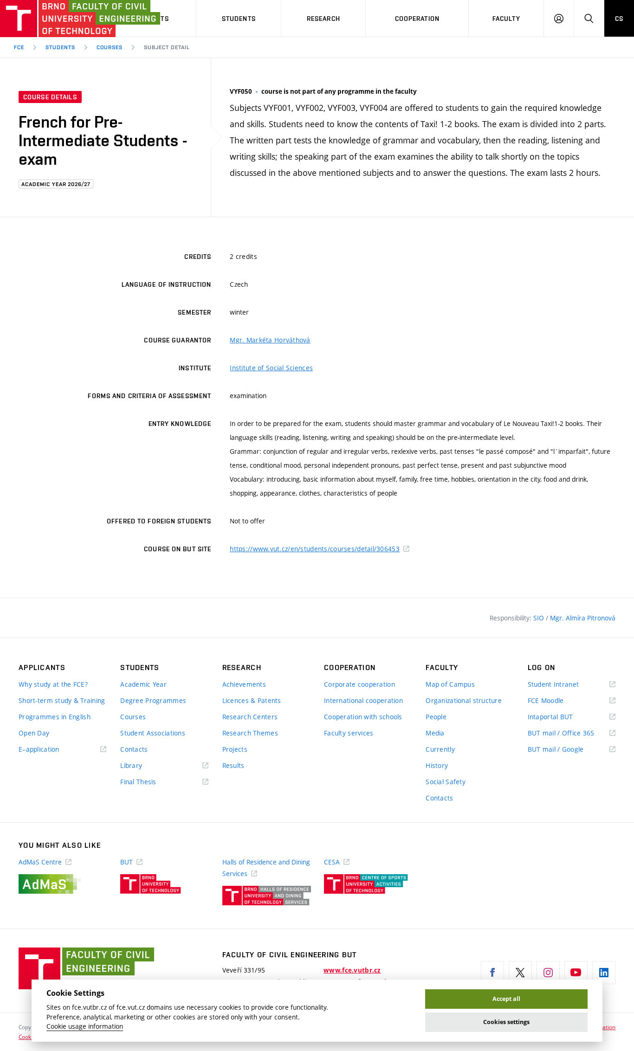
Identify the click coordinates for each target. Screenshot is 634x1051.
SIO (539, 617)
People (436, 716)
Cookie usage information (84, 1026)
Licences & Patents (251, 700)
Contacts (134, 749)
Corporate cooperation (359, 684)
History (437, 765)
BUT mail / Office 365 (571, 733)
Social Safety (446, 781)
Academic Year (143, 684)
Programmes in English (55, 716)
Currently (440, 749)
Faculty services (348, 733)
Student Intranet (567, 684)
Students (239, 18)
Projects (234, 749)
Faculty (506, 18)
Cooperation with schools (363, 716)
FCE (19, 47)
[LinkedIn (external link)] (603, 972)
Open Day (34, 733)
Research (323, 18)
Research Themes (250, 733)
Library (144, 766)
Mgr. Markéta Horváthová (270, 339)
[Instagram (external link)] (548, 972)
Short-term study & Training (62, 700)
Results (233, 765)
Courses (110, 47)
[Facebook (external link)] (492, 972)
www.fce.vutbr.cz (352, 970)
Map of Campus (450, 684)
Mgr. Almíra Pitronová (582, 617)
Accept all (506, 999)
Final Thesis (151, 782)
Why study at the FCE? (53, 684)
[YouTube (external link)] (576, 972)
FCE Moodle (559, 701)
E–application (52, 749)
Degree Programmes (153, 700)
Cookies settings (506, 1022)
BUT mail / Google (569, 749)
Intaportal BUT (564, 717)
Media (435, 733)
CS (619, 18)
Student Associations (152, 733)
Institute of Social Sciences (271, 367)
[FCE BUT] (51, 18)
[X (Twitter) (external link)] (520, 972)
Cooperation (417, 18)
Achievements (244, 684)
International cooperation (363, 700)
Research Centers (250, 716)
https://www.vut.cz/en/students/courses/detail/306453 (315, 548)
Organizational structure (464, 700)
